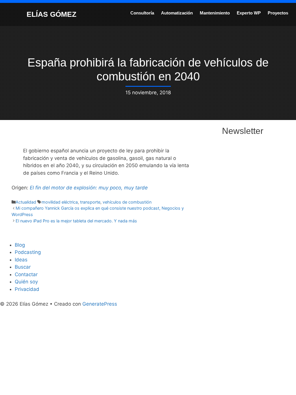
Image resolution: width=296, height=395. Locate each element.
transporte (90, 202)
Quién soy (26, 282)
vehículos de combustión (127, 202)
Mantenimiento (215, 12)
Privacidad (27, 289)
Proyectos (278, 12)
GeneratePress (99, 304)
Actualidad (26, 202)
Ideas (21, 260)
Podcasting (28, 252)
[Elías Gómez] (13, 14)
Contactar (26, 274)
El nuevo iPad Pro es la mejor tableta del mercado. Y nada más (76, 220)
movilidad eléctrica (60, 202)
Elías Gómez (51, 14)
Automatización (177, 12)
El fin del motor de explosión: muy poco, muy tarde (89, 188)
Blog (20, 245)
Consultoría (142, 12)
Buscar (23, 267)
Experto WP (249, 12)
